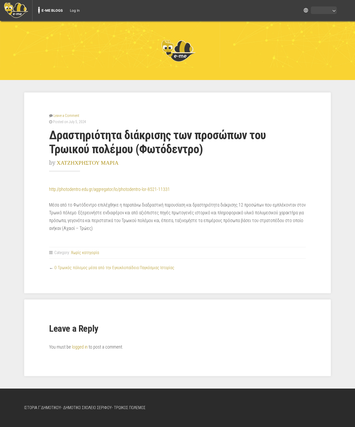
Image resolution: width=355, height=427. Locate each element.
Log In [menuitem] (75, 10)
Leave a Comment (66, 116)
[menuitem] (16, 10)
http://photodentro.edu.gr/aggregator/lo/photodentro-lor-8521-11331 (109, 189)
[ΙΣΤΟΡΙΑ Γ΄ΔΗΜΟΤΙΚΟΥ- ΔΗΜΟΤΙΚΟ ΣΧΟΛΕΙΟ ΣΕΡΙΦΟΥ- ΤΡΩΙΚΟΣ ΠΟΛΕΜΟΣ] (177, 50)
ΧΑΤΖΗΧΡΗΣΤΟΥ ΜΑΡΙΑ (88, 162)
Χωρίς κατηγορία (85, 252)
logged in (80, 347)
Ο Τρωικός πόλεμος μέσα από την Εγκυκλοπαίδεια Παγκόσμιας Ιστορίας (114, 267)
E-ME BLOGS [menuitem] (52, 10)
